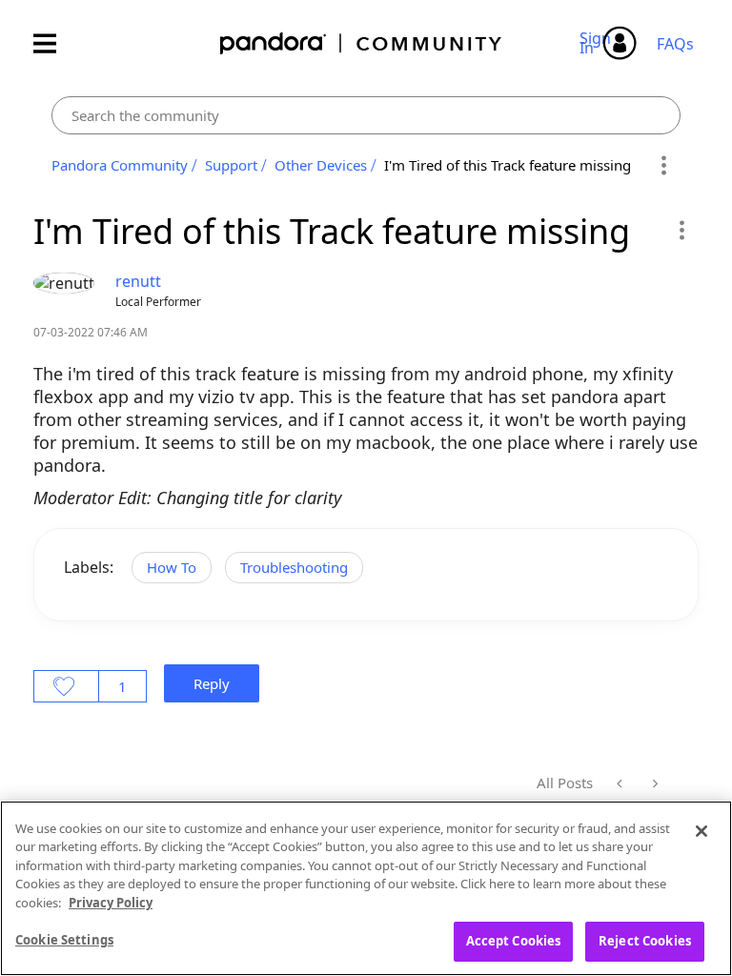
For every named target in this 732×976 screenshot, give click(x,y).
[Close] (701, 831)
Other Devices (320, 164)
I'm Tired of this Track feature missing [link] (507, 164)
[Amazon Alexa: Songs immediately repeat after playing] (653, 783)
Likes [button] (66, 686)
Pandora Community (361, 43)
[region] (366, 888)
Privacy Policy (110, 902)
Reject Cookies (645, 940)
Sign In (598, 43)
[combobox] (366, 115)
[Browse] (54, 43)
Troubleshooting (294, 567)
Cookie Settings (64, 939)
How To (171, 567)
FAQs (675, 43)
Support (231, 164)
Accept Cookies (513, 940)
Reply (211, 683)
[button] (681, 230)
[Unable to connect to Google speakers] (621, 783)
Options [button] (663, 166)
